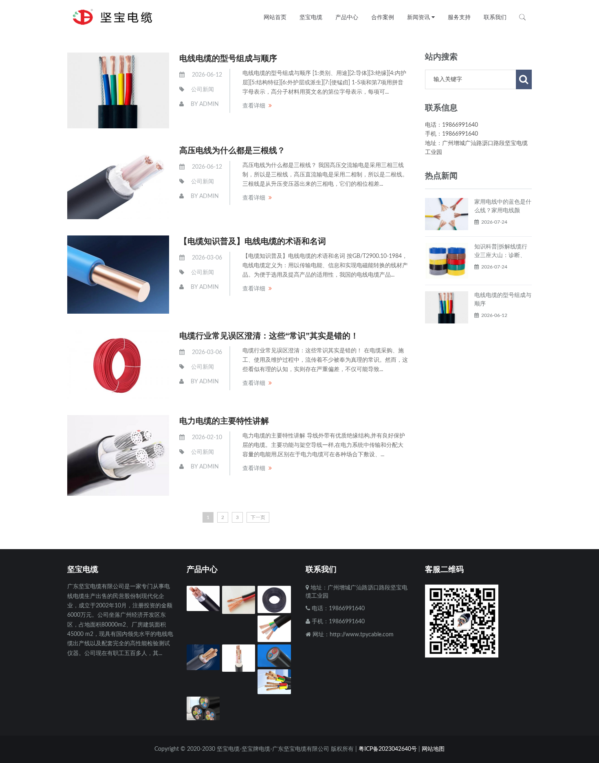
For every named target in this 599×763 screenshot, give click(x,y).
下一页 (258, 517)
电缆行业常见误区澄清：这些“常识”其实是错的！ (269, 335)
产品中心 (346, 17)
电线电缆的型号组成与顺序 (228, 58)
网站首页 (275, 17)
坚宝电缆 (311, 17)
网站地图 (433, 749)
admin (209, 104)
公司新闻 (202, 89)
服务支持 (459, 17)
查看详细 (253, 106)
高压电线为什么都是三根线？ (232, 150)
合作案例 (382, 17)
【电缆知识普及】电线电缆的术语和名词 (252, 241)
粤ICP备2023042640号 (388, 749)
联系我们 (495, 17)
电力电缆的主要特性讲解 (224, 420)
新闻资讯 (419, 17)
